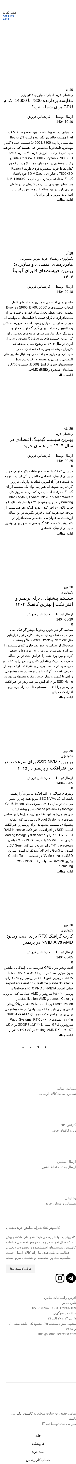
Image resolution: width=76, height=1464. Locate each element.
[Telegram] (71, 1278)
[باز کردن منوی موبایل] (71, 16)
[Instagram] (60, 1278)
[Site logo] (38, 16)
